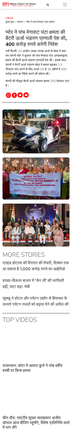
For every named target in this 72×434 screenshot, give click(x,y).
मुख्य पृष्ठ (10, 22)
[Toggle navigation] (64, 4)
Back (10, 18)
